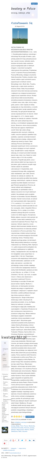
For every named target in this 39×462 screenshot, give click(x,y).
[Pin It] (4, 443)
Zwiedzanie (14, 431)
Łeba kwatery (4, 408)
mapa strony (4, 359)
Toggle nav (34, 3)
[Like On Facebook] (11, 440)
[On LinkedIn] (30, 440)
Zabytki (32, 429)
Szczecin (24, 431)
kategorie (5, 349)
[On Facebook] (18, 440)
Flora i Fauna (24, 426)
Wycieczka (32, 426)
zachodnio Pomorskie (17, 428)
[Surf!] (7, 443)
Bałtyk (18, 426)
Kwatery (5, 391)
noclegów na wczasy (20, 422)
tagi (4, 354)
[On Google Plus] (26, 440)
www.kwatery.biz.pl (15, 453)
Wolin (20, 431)
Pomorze (26, 428)
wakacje (13, 429)
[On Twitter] (22, 440)
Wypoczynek (20, 429)
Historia (26, 429)
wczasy (13, 426)
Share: (6, 440)
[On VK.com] (34, 440)
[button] (2, 430)
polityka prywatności (5, 366)
